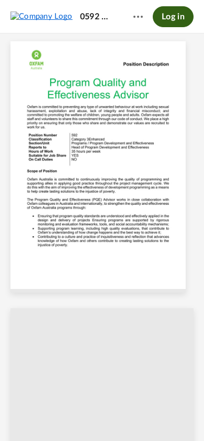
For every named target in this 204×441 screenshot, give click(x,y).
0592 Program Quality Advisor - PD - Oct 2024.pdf (97, 17)
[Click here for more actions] (138, 16)
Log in (173, 17)
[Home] (41, 16)
